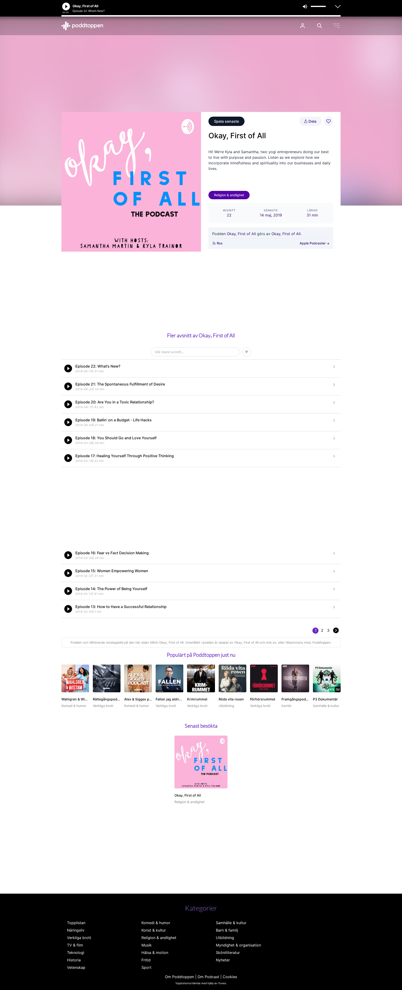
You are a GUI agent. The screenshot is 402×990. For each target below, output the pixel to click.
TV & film (75, 945)
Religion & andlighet (229, 195)
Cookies (230, 976)
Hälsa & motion (154, 952)
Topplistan (76, 922)
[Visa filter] (246, 352)
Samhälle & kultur (231, 922)
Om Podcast (208, 976)
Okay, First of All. (286, 233)
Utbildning (225, 937)
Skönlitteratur (228, 952)
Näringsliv (75, 930)
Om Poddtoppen (179, 976)
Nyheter (223, 960)
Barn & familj (227, 930)
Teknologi (75, 952)
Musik (146, 945)
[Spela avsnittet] (68, 368)
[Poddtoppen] (82, 25)
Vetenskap (76, 967)
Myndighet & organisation (238, 945)
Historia (74, 960)
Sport (146, 967)
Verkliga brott (79, 937)
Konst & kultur (153, 930)
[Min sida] (302, 25)
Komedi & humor (155, 922)
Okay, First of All (241, 233)
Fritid (146, 960)
